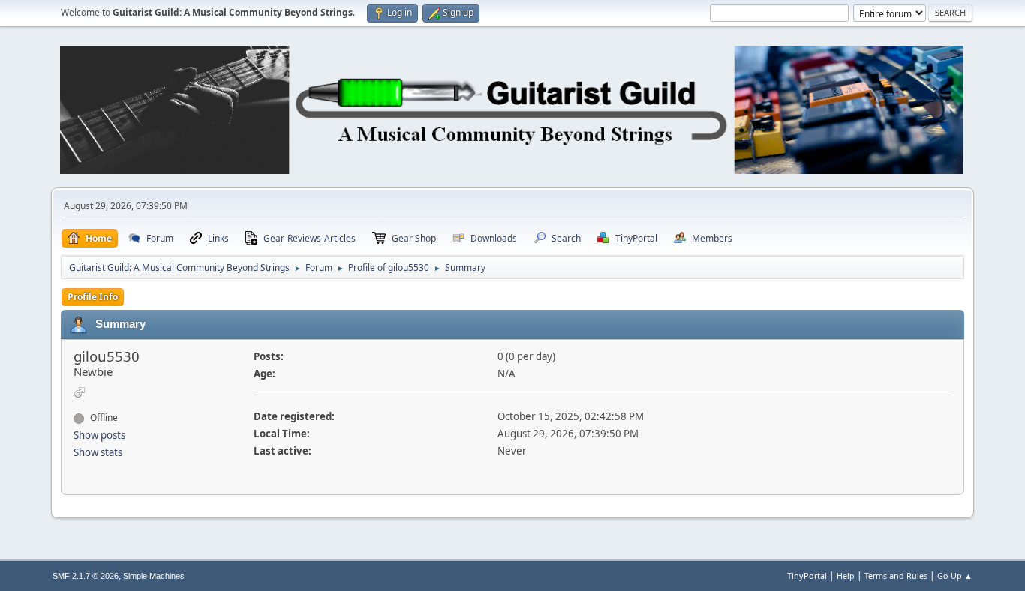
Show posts (99, 435)
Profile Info (93, 296)
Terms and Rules (895, 575)
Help (846, 575)
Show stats (98, 452)
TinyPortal (807, 575)
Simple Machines (154, 576)
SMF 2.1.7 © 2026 (86, 576)
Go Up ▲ (954, 575)
